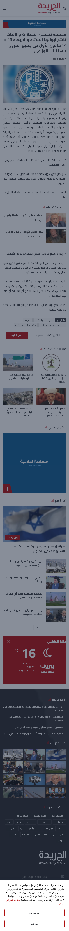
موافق (34, 923)
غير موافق (34, 912)
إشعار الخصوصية (56, 903)
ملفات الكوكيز (13, 900)
